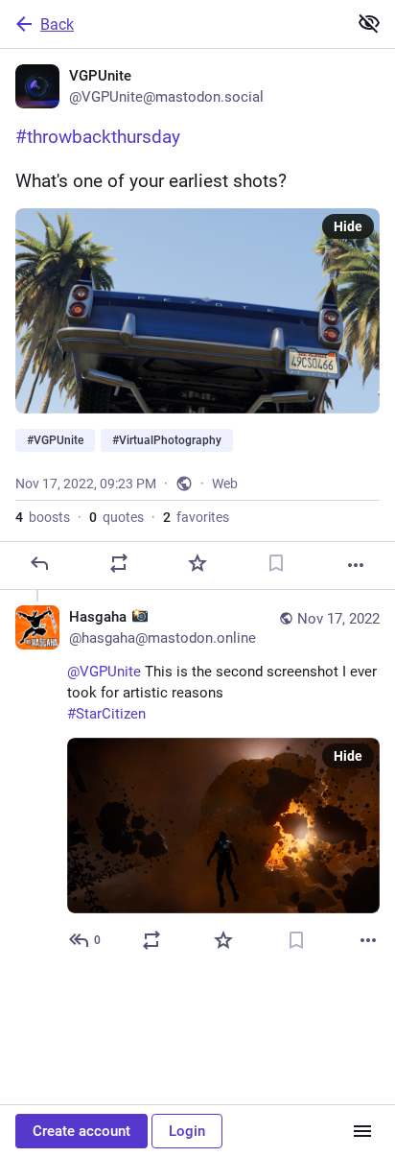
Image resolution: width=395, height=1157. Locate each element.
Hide (348, 226)
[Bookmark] (276, 563)
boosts (42, 517)
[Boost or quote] (118, 563)
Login (187, 1131)
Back (57, 24)
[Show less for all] (369, 23)
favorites (196, 517)
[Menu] (362, 1131)
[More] (355, 565)
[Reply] (39, 563)
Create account (81, 1131)
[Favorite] (197, 563)
